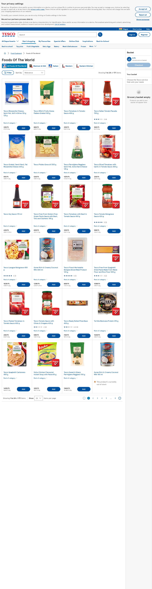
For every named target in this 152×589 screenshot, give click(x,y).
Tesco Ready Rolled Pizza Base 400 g (76, 322)
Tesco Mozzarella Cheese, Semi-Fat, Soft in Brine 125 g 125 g (15, 113)
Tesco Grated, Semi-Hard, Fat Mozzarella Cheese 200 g (15, 165)
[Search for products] (100, 34)
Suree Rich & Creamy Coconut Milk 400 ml (46, 268)
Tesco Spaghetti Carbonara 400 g (14, 373)
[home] (5, 53)
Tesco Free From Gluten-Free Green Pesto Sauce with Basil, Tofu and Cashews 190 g (46, 216)
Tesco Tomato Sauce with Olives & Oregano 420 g (44, 322)
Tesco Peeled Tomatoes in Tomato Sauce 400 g (14, 322)
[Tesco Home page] (8, 35)
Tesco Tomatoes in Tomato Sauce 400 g (74, 112)
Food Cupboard (16, 53)
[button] (123, 29)
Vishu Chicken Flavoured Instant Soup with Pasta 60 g (45, 373)
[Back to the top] (77, 407)
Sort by (19, 72)
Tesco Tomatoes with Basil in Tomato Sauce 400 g (75, 215)
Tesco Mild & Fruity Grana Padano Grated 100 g (44, 112)
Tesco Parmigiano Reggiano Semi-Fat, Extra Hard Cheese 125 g (75, 166)
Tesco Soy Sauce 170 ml (13, 214)
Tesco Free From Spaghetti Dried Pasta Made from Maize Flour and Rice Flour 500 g (105, 269)
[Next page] (119, 398)
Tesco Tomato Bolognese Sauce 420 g (104, 215)
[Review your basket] (129, 59)
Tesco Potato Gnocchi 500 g (45, 164)
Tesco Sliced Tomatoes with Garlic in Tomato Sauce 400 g (105, 165)
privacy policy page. (38, 9)
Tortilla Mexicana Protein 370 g (106, 321)
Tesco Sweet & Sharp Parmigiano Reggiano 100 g (74, 373)
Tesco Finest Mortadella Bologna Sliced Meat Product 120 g (75, 269)
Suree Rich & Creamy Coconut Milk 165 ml (106, 373)
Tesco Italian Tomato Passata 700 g (105, 112)
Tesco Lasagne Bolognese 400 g (16, 268)
